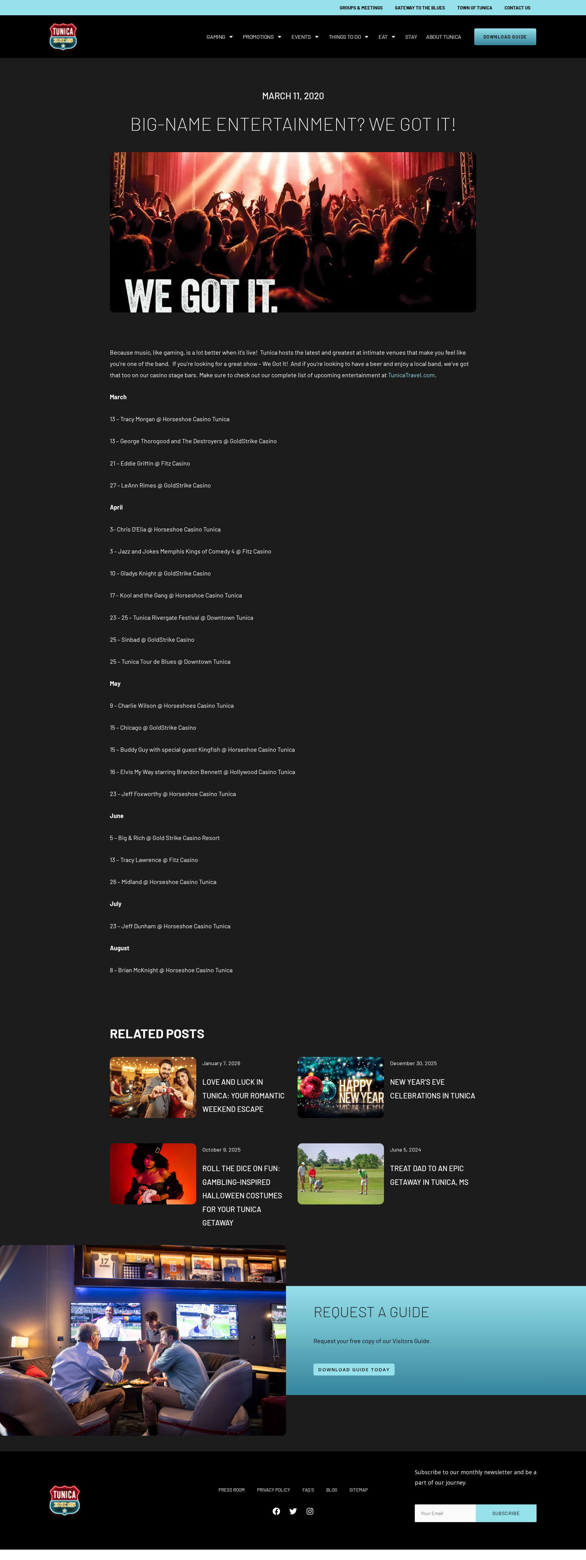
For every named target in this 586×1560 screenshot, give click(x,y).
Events (301, 36)
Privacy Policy (273, 1489)
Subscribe (506, 1513)
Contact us (517, 7)
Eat (383, 36)
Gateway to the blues (420, 7)
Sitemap (358, 1489)
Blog (331, 1489)
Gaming (216, 36)
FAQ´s (308, 1489)
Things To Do (345, 36)
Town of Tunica (474, 7)
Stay (411, 36)
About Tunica (443, 36)
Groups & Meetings (361, 7)
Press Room (232, 1489)
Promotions (258, 36)
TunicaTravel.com (411, 374)
